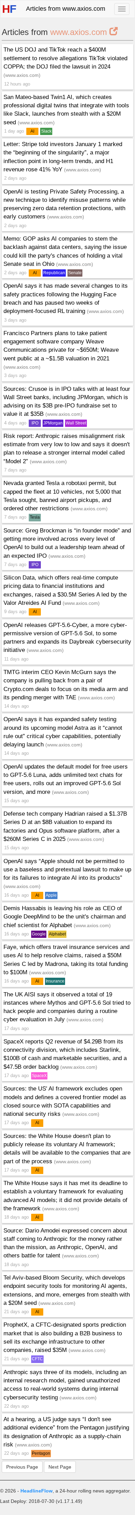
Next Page (59, 1467)
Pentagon (41, 1453)
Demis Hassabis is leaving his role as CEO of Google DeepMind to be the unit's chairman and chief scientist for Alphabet (64, 917)
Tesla (35, 517)
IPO (35, 423)
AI (32, 131)
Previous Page (22, 1467)
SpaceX (39, 1075)
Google (39, 934)
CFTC (37, 1358)
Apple (51, 895)
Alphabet (57, 934)
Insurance (55, 981)
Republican (54, 272)
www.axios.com (79, 32)
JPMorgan (53, 423)
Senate (75, 272)
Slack (46, 131)
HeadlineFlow (36, 1491)
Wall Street (76, 423)
